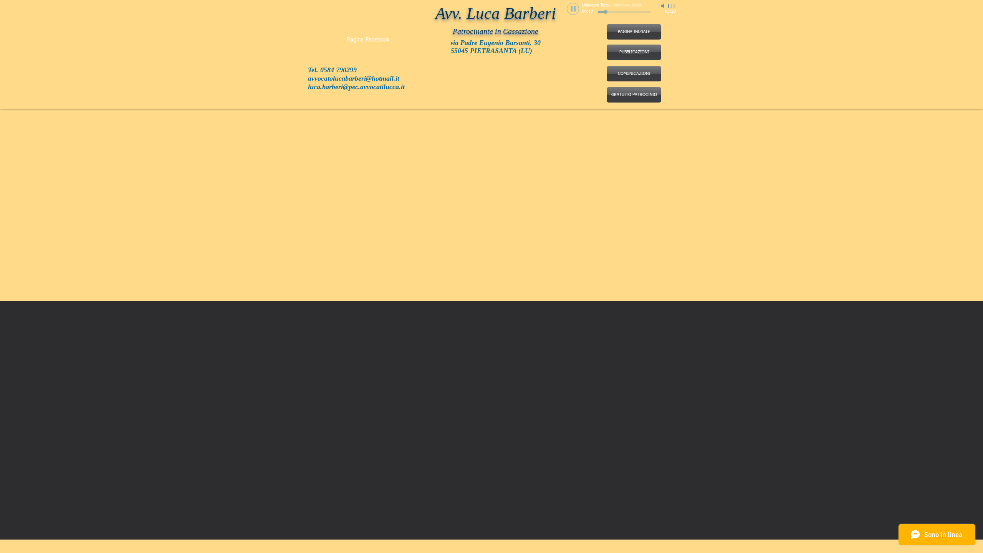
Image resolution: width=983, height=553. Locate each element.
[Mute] (663, 6)
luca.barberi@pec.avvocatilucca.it (356, 87)
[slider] (672, 6)
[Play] (573, 9)
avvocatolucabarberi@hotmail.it (353, 78)
